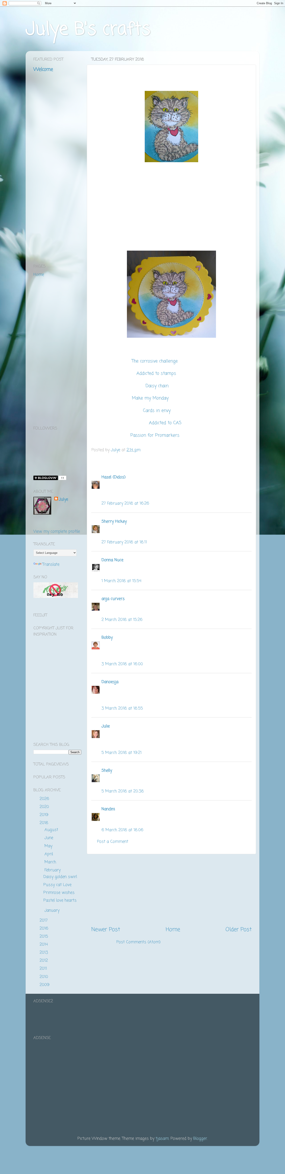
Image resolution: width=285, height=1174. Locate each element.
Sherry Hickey (114, 521)
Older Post (239, 929)
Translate (50, 564)
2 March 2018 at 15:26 (122, 620)
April (49, 854)
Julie (106, 726)
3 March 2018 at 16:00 (122, 664)
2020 (45, 807)
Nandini (108, 809)
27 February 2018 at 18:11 (124, 542)
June (50, 838)
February (53, 870)
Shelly (107, 770)
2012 (44, 960)
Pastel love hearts (60, 900)
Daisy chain (157, 386)
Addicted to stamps (157, 373)
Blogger (200, 1138)
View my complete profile (56, 531)
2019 (45, 815)
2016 (45, 928)
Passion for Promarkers (155, 435)
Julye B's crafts (88, 29)
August (52, 830)
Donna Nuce (112, 560)
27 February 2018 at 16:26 (125, 503)
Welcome (43, 69)
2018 (45, 823)
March (51, 862)
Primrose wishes (59, 893)
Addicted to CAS (166, 423)
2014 (44, 944)
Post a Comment (112, 842)
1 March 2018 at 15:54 (121, 581)
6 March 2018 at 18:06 (122, 830)
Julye (63, 499)
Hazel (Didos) (114, 477)
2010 (44, 977)
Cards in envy (157, 410)
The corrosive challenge (155, 361)
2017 (44, 920)
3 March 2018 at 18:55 (122, 708)
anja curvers (113, 599)
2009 (45, 985)
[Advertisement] (171, 890)
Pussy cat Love (57, 885)
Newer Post (105, 929)
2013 (44, 952)
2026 (45, 799)
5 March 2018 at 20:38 (123, 791)
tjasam (162, 1138)
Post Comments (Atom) (138, 942)
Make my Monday (151, 398)
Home (173, 929)
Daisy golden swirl (60, 877)
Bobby (107, 637)
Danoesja (110, 682)
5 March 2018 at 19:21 (122, 753)
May (49, 846)
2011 (44, 968)
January (53, 910)
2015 (44, 936)
